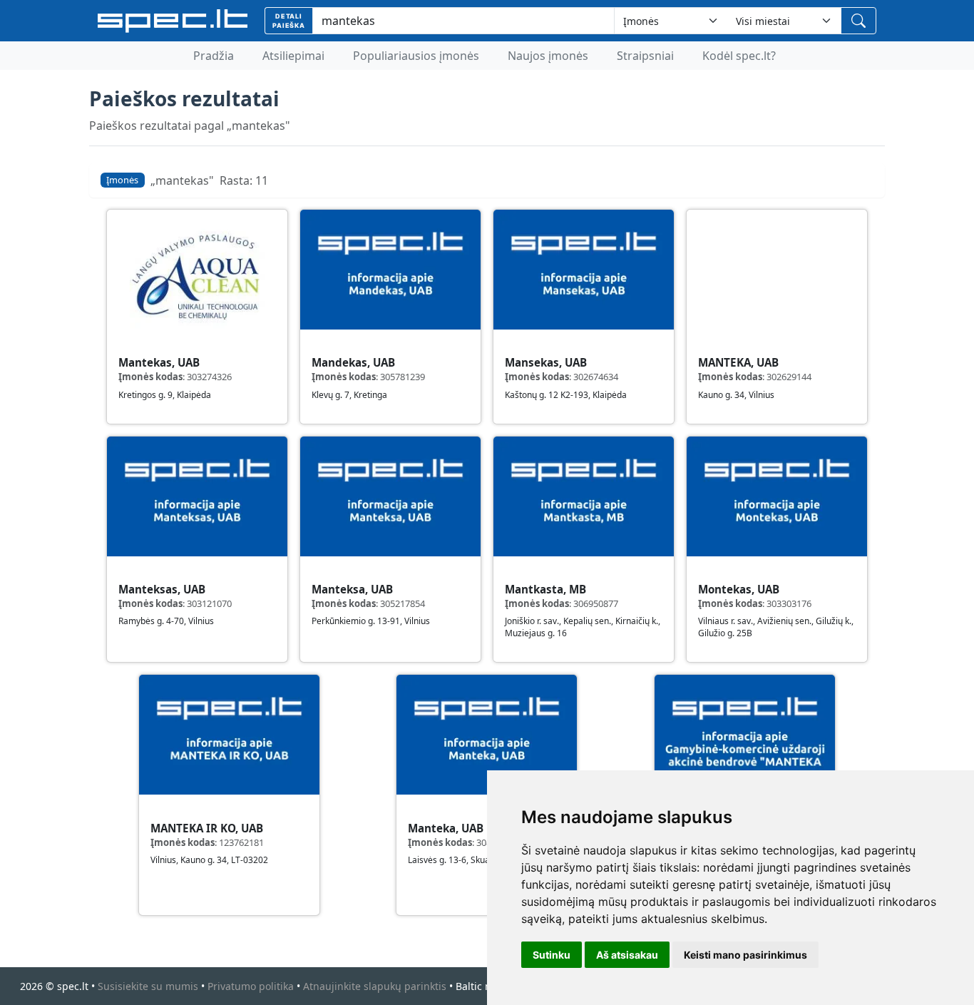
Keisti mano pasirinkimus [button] (745, 955)
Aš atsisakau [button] (627, 955)
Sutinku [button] (551, 955)
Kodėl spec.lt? (739, 55)
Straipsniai (645, 55)
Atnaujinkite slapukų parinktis (374, 986)
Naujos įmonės (548, 55)
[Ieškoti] (858, 20)
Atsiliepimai (293, 55)
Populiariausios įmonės (416, 55)
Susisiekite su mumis (148, 986)
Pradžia (213, 55)
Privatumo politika (250, 986)
